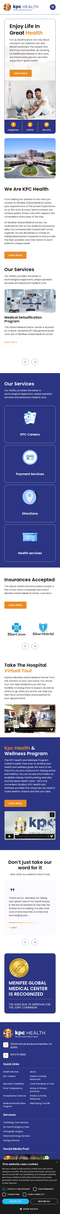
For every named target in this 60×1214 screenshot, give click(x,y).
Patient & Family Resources (38, 1078)
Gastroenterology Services (16, 1135)
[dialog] (30, 1187)
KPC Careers (9, 1076)
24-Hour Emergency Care (16, 1126)
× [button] (57, 1163)
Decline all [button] (44, 1201)
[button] (30, 1209)
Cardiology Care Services (15, 1122)
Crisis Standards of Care (42, 1083)
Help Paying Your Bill (40, 1103)
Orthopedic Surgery (13, 1131)
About (33, 1071)
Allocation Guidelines (13, 1083)
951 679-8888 (18, 1054)
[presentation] (25, 362)
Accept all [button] (16, 1201)
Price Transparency (13, 1088)
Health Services (11, 1071)
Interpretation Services (14, 1095)
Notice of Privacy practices (38, 1090)
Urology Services (11, 1140)
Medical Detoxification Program (14, 1105)
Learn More (20, 73)
